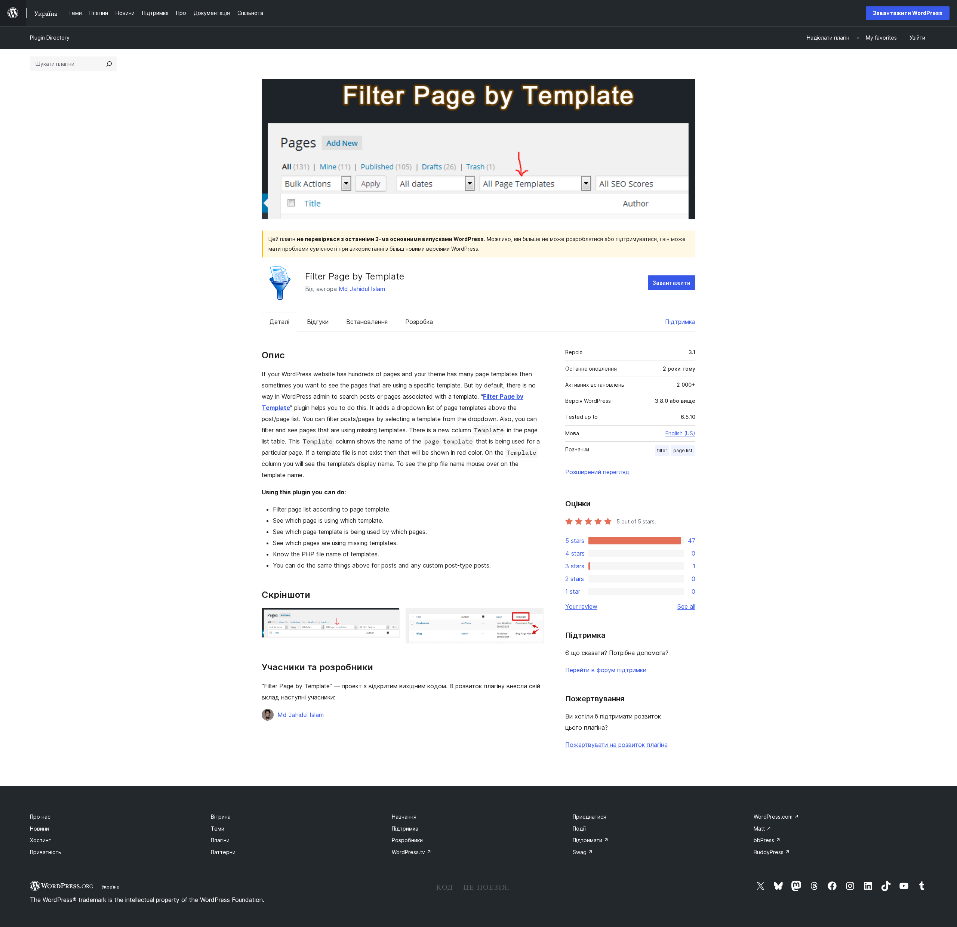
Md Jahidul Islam (362, 289)
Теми (217, 828)
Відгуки (318, 321)
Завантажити (671, 282)
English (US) (680, 433)
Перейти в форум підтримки (605, 670)
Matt (762, 828)
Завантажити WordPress (907, 13)
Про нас (40, 816)
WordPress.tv (411, 852)
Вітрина (221, 816)
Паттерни (223, 852)
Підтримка (680, 321)
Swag (583, 852)
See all (686, 606)
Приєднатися (589, 816)
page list (682, 450)
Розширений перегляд (597, 472)
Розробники (407, 840)
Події (579, 828)
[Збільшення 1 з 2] (389, 618)
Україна (110, 887)
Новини (39, 828)
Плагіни (220, 840)
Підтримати (591, 840)
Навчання (404, 816)
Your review (581, 606)
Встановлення (367, 321)
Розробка (419, 321)
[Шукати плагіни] (109, 63)
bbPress (767, 840)
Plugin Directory (50, 37)
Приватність (45, 852)
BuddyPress (772, 852)
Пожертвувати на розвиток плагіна (616, 744)
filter (662, 450)
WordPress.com (776, 816)
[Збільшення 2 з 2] (533, 618)
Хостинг (40, 840)
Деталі (279, 321)
